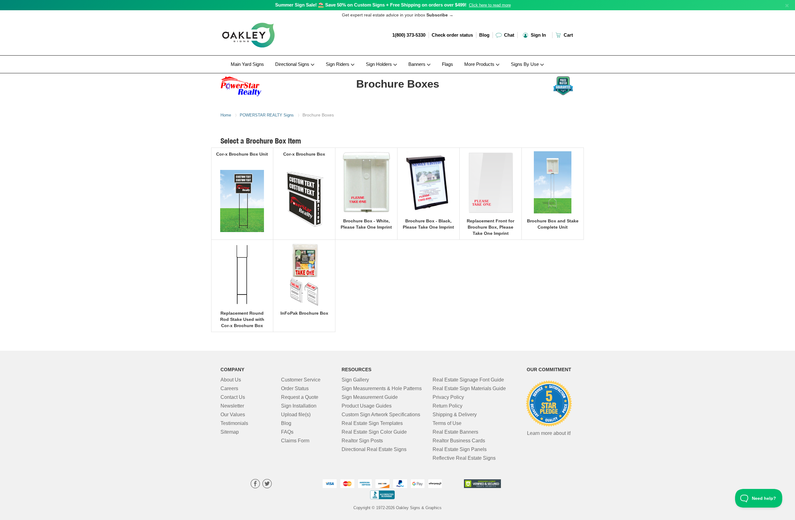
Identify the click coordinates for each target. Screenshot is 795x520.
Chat (508, 35)
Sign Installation (298, 405)
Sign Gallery (355, 379)
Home (225, 115)
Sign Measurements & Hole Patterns (382, 388)
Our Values (232, 414)
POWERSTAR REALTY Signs (267, 115)
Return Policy (447, 405)
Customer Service (300, 379)
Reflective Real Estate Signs (464, 458)
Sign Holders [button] (379, 64)
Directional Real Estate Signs (374, 449)
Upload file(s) (296, 414)
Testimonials (234, 423)
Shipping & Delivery (455, 414)
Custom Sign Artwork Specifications (381, 414)
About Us (230, 379)
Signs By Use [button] (525, 64)
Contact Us (232, 397)
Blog (484, 35)
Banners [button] (417, 64)
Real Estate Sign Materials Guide (469, 388)
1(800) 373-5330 (408, 35)
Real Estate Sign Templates (372, 423)
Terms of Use (447, 423)
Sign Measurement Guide (370, 397)
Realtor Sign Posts (362, 440)
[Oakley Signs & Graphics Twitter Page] (267, 484)
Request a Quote (299, 397)
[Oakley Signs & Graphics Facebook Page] (255, 484)
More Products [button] (480, 64)
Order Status (295, 388)
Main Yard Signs (247, 64)
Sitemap (229, 432)
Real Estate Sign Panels (460, 449)
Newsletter (232, 405)
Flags (447, 64)
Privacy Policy (448, 397)
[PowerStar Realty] (261, 84)
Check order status (452, 35)
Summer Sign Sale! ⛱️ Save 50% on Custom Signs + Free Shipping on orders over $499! (370, 4)
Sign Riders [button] (338, 64)
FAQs (287, 432)
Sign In (537, 35)
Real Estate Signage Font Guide (468, 379)
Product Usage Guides (367, 405)
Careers (229, 388)
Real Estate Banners (455, 432)
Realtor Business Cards (459, 440)
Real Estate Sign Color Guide (374, 432)
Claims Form (295, 440)
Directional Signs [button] (293, 64)
